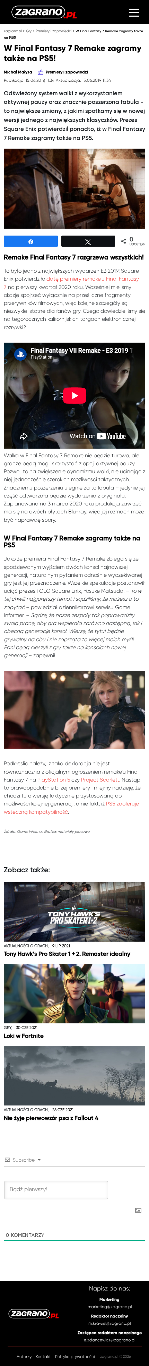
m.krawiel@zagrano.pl (109, 1323)
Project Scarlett (100, 780)
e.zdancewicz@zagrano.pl (109, 1340)
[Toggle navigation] (134, 12)
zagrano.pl (13, 31)
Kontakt (43, 1356)
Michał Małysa (18, 72)
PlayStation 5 (53, 780)
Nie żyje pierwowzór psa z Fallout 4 (51, 1118)
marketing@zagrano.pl (110, 1306)
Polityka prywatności (75, 1356)
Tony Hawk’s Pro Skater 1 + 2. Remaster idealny (67, 954)
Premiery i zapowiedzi (53, 31)
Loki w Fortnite (24, 1036)
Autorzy (24, 1356)
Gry (29, 31)
